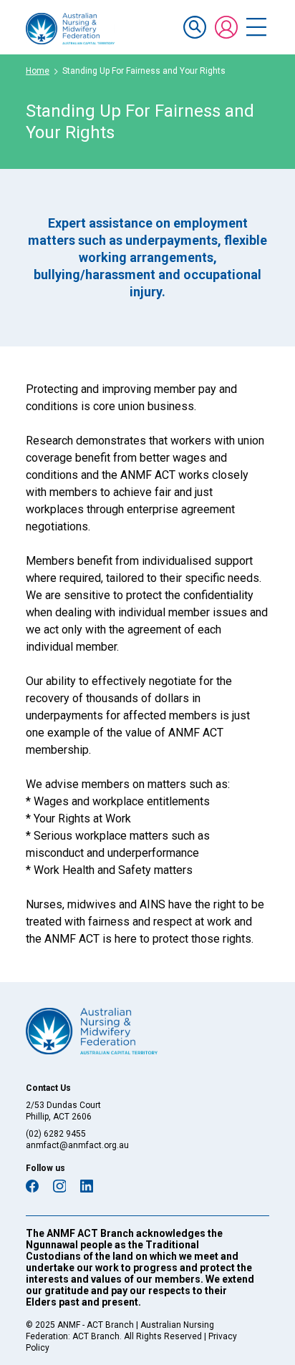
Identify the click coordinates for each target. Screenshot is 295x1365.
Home (37, 71)
